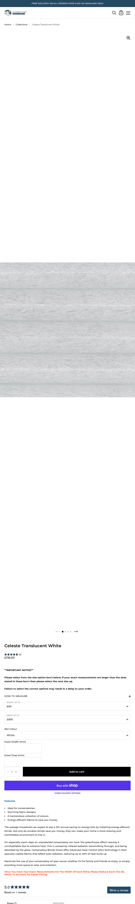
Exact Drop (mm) (14, 755)
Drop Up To (13, 715)
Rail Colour (10, 728)
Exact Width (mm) (15, 741)
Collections (21, 24)
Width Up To (13, 702)
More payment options (68, 793)
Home (7, 24)
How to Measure (15, 696)
